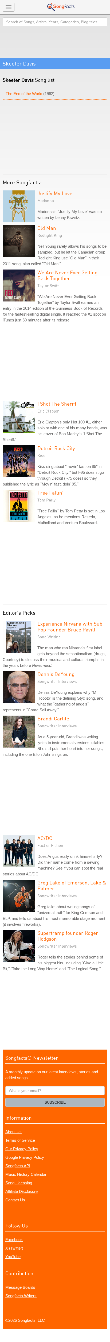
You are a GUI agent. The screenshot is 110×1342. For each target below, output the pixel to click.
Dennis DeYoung (55, 674)
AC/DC (44, 838)
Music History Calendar (25, 1174)
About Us (13, 1131)
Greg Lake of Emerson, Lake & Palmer (71, 885)
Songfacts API (17, 1166)
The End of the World (24, 93)
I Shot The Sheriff (56, 404)
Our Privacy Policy (21, 1149)
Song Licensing (18, 1183)
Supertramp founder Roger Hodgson (67, 936)
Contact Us (15, 1200)
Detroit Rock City (56, 448)
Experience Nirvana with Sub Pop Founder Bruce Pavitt (69, 627)
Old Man (46, 228)
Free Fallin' (50, 493)
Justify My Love (54, 193)
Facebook (14, 1239)
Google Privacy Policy (24, 1157)
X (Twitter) (14, 1248)
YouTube (13, 1256)
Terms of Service (20, 1140)
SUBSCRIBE (55, 1102)
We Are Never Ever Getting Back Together (67, 275)
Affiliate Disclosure (21, 1191)
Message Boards (20, 1287)
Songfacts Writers (21, 1296)
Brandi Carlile (53, 718)
